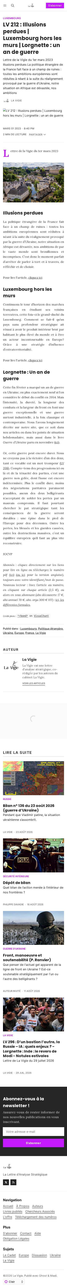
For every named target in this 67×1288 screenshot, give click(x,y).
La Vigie (16, 100)
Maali (53, 1275)
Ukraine (8, 632)
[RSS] (13, 1182)
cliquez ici (35, 277)
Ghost (43, 1275)
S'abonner (55, 5)
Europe (19, 632)
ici (56, 442)
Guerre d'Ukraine (14, 949)
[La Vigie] (6, 100)
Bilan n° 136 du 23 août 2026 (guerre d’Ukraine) (28, 808)
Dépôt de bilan (16, 882)
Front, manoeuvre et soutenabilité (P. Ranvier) (27, 957)
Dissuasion (39, 1255)
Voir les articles (33, 683)
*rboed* (22, 615)
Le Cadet (9, 1255)
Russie (7, 799)
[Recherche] (12, 5)
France (29, 632)
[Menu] (5, 5)
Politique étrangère (50, 628)
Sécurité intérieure (16, 876)
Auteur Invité (12, 991)
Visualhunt (41, 615)
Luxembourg (12, 18)
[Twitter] (6, 1182)
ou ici (21, 575)
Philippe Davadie (13, 904)
